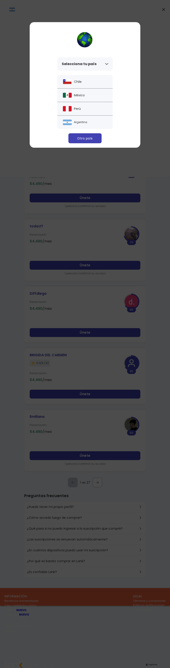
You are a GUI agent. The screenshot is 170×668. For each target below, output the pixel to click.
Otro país (85, 138)
